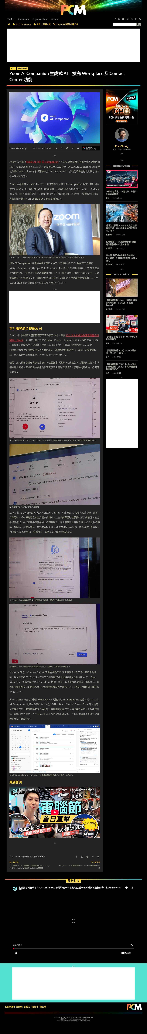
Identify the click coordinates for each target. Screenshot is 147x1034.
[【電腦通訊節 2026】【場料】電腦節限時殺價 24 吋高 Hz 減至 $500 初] (122, 288)
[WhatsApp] (61, 148)
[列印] (77, 148)
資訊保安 (109, 248)
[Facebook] (115, 19)
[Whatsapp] (132, 19)
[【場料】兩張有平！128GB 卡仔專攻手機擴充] (122, 324)
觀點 (107, 198)
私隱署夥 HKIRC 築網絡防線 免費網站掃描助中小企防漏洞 (121, 243)
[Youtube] (123, 19)
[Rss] (140, 19)
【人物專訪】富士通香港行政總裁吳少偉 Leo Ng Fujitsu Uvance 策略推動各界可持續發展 (30, 867)
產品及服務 (22, 68)
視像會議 (25, 856)
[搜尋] (138, 24)
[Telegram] (67, 148)
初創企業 (109, 264)
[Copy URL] (72, 148)
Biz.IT (13, 68)
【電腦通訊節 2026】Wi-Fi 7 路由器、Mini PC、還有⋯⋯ (121, 351)
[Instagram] (119, 19)
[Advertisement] (73, 45)
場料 (107, 343)
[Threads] (127, 19)
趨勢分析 (109, 235)
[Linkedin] (122, 153)
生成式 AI (42, 856)
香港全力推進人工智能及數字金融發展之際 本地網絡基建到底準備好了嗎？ (121, 228)
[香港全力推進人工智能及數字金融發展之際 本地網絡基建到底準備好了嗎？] (122, 213)
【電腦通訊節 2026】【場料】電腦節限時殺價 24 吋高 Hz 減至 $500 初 (121, 302)
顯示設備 (109, 309)
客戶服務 (33, 856)
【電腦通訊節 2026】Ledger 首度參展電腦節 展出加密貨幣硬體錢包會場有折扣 (121, 366)
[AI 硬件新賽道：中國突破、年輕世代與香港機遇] (122, 179)
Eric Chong (21, 148)
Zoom (17, 856)
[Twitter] (136, 19)
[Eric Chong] (122, 135)
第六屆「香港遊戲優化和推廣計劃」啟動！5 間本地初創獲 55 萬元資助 (121, 258)
